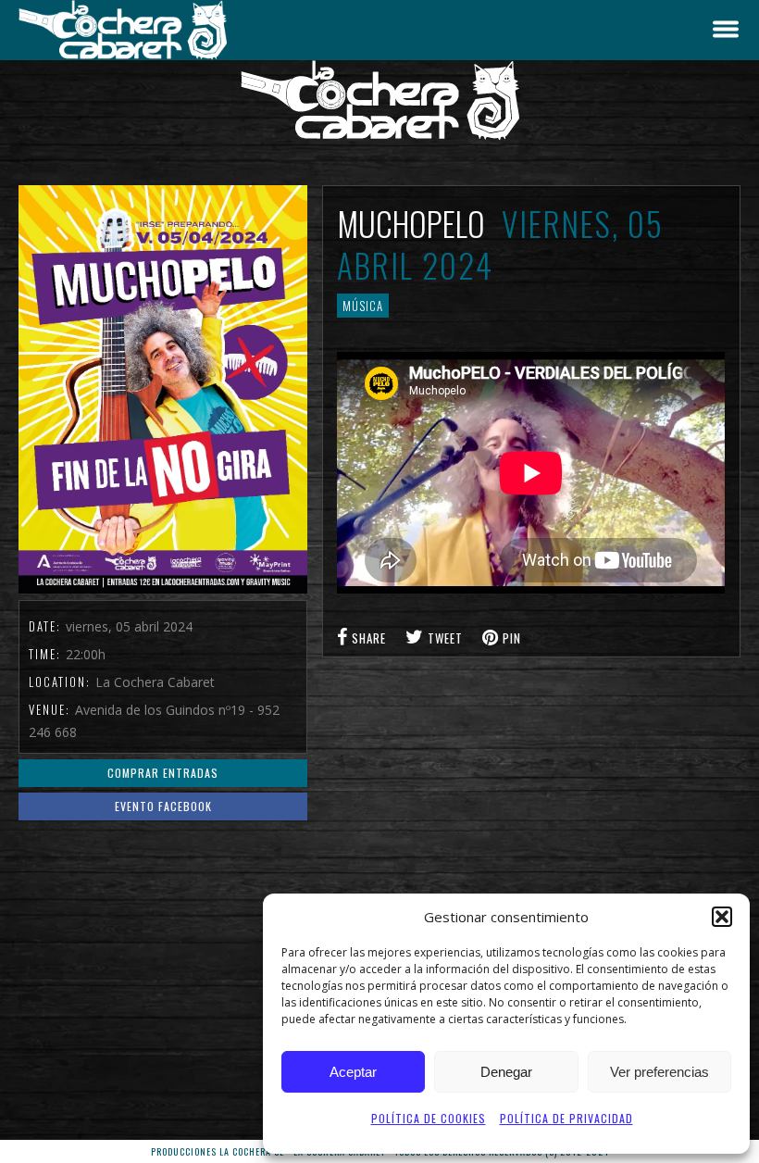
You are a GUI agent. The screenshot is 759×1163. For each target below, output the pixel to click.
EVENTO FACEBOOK (163, 806)
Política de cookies (428, 1118)
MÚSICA (362, 305)
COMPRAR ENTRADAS (162, 773)
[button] (722, 916)
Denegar (506, 1072)
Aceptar (353, 1072)
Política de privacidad (566, 1118)
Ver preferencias (659, 1072)
